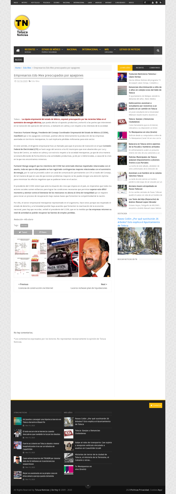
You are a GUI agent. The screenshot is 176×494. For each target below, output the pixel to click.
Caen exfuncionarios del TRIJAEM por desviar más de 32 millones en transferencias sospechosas (41, 461)
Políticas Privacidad (140, 490)
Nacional (66, 2)
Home (18, 68)
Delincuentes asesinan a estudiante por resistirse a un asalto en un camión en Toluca (143, 106)
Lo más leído (125, 68)
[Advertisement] (140, 26)
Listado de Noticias (129, 49)
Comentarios (154, 68)
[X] (149, 2)
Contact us (157, 405)
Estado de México (51, 50)
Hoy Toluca (35, 2)
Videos (131, 2)
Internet (108, 2)
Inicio (16, 2)
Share (43, 232)
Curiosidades (120, 2)
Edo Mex (27, 68)
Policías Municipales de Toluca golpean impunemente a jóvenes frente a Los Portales (144, 160)
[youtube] (152, 2)
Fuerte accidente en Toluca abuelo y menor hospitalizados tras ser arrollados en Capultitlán (41, 446)
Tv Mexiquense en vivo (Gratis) (143, 132)
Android (98, 2)
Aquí (160, 490)
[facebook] (145, 2)
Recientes (30, 50)
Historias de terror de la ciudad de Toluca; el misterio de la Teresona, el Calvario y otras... (92, 457)
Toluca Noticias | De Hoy (46, 490)
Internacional (79, 2)
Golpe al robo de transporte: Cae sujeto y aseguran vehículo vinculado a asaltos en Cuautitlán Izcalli (93, 445)
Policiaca (46, 2)
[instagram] (156, 2)
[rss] (160, 2)
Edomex (56, 2)
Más (109, 50)
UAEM (90, 2)
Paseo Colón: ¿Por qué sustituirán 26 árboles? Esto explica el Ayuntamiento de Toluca (139, 222)
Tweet (24, 232)
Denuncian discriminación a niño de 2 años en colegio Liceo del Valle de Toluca (145, 90)
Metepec (24, 2)
